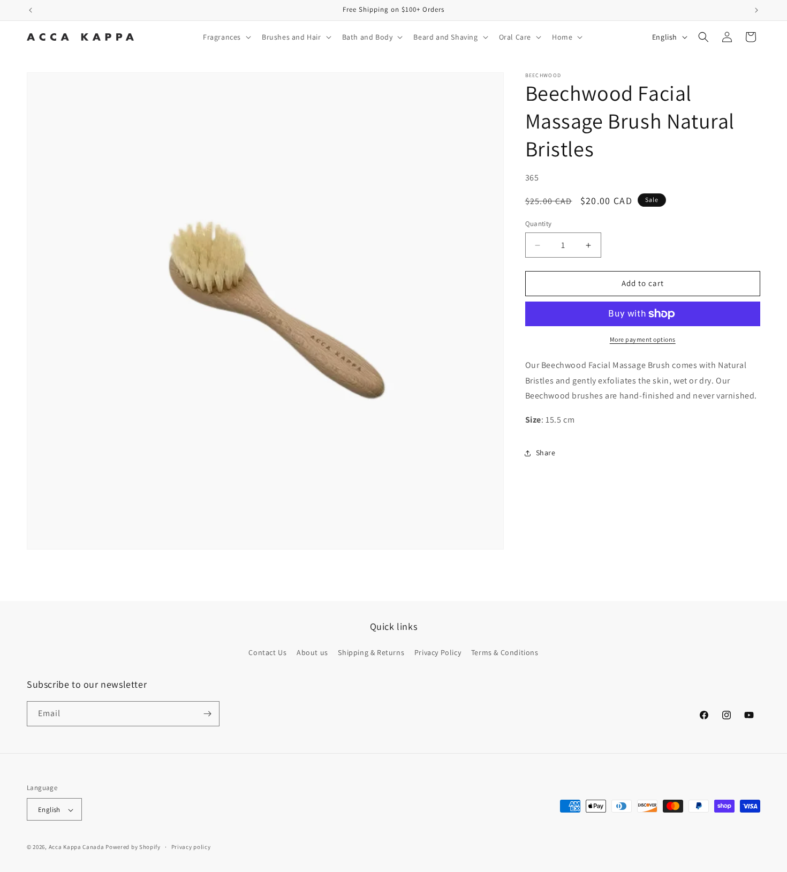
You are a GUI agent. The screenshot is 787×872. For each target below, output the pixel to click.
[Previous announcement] (30, 10)
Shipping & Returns (371, 652)
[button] (225, 37)
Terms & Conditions (505, 652)
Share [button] (546, 453)
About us (312, 652)
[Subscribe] (207, 713)
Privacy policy (191, 847)
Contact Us (267, 652)
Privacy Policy (437, 652)
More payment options (643, 339)
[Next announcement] (756, 10)
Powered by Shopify (133, 847)
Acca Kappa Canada (76, 847)
